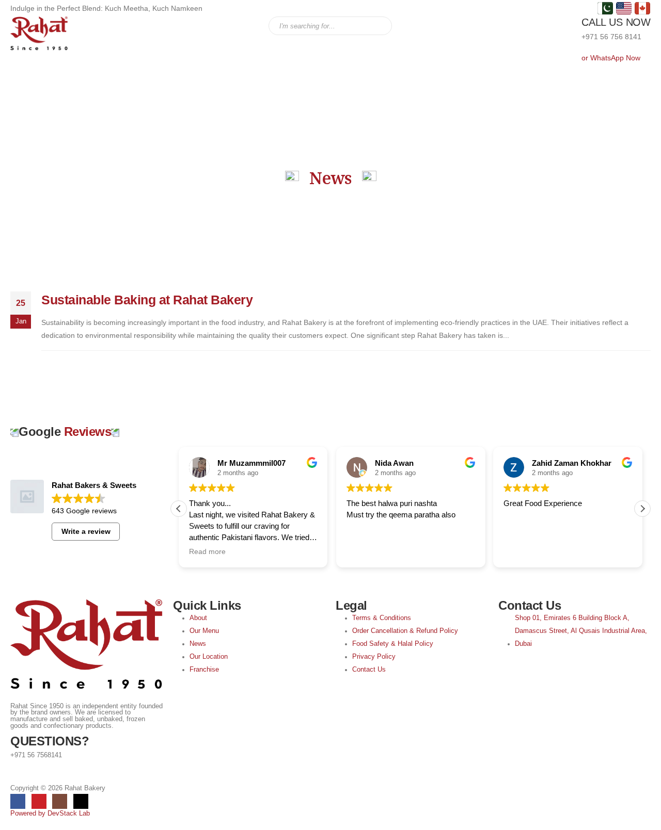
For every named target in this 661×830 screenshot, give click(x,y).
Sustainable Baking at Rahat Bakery (147, 299)
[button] (642, 508)
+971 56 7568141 (36, 755)
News (244, 26)
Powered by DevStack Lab (50, 813)
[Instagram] (59, 801)
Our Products (198, 26)
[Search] (381, 26)
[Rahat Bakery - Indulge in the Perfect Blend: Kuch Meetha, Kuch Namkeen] (39, 34)
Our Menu (144, 26)
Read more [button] (207, 552)
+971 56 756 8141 (611, 36)
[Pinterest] (39, 801)
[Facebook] (17, 801)
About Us (97, 26)
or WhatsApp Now (610, 58)
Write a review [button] (86, 531)
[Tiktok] (80, 801)
